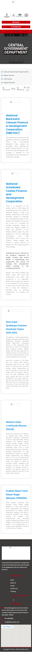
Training (13, 591)
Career (12, 586)
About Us (13, 583)
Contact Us (14, 588)
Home (12, 580)
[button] (16, 31)
